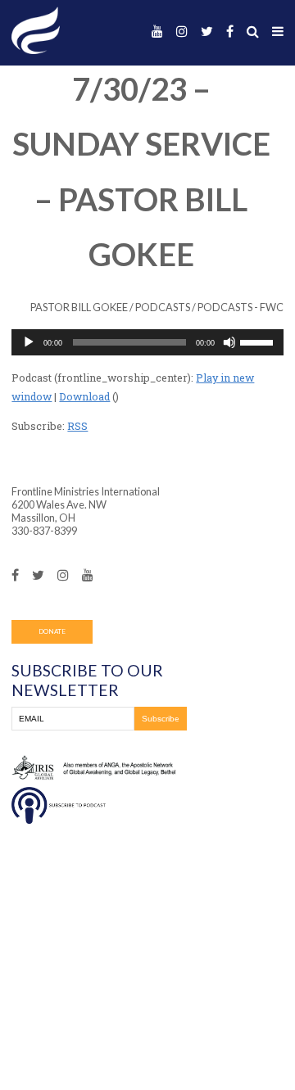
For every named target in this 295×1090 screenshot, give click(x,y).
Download (84, 396)
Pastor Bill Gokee (79, 307)
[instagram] (182, 31)
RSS (77, 425)
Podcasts (162, 307)
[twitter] (207, 31)
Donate (52, 631)
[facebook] (230, 31)
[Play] (28, 342)
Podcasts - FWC (240, 307)
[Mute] (229, 342)
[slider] (258, 341)
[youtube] (157, 31)
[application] (147, 342)
